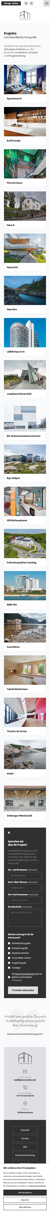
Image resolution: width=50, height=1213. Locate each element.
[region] (25, 1188)
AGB (25, 1146)
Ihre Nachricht (20, 906)
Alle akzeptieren (25, 1192)
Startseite (25, 1130)
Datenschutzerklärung (37, 1186)
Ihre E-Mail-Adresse (23, 882)
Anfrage (11, 3)
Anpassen (25, 1200)
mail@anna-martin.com (26, 3)
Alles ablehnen (25, 1207)
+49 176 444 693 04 (31, 3)
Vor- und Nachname (22, 869)
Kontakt (25, 1138)
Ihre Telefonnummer (23, 894)
